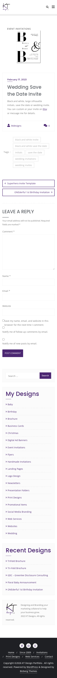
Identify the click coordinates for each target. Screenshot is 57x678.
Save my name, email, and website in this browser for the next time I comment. (26, 322)
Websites (12, 526)
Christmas (13, 433)
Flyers (11, 454)
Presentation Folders (18, 490)
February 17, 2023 (17, 79)
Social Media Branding (20, 511)
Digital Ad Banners (17, 440)
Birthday (12, 411)
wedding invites (23, 165)
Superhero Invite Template (21, 183)
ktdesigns (16, 125)
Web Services (15, 518)
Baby (10, 404)
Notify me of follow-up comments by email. (25, 331)
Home (11, 652)
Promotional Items (17, 504)
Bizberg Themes (28, 671)
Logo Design (14, 475)
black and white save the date (31, 145)
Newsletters (14, 483)
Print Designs (15, 497)
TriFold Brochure (16, 561)
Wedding (12, 533)
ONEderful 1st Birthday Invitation (32, 192)
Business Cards (16, 425)
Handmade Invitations (19, 461)
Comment (8, 231)
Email (6, 290)
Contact (49, 656)
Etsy (45, 109)
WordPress (32, 666)
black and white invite (26, 139)
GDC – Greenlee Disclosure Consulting (28, 575)
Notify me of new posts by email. (19, 343)
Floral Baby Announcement (22, 582)
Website (6, 305)
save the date (35, 152)
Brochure (12, 418)
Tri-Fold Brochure (17, 568)
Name (6, 276)
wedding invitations (25, 158)
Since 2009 (25, 652)
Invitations (42, 652)
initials (18, 152)
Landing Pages (15, 468)
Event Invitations (16, 447)
